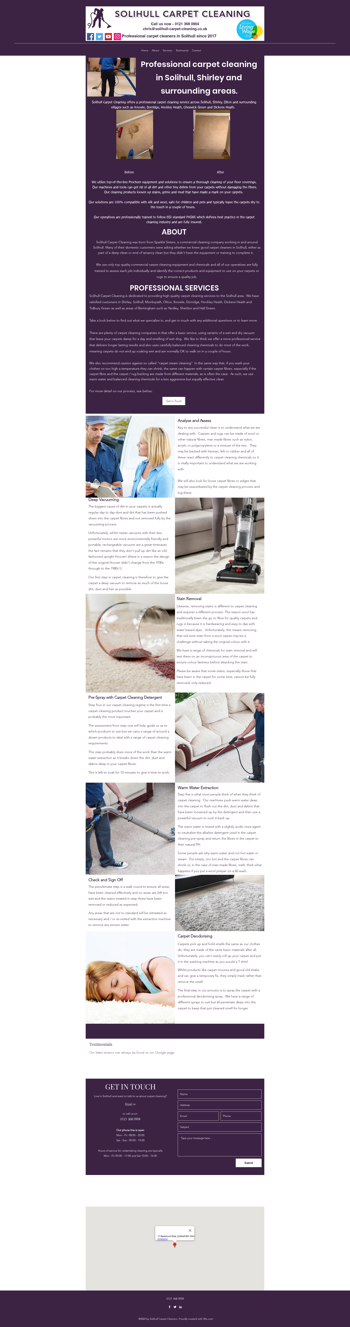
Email (128, 1104)
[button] (173, 401)
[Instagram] (117, 36)
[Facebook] (90, 36)
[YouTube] (108, 36)
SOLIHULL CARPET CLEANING (183, 14)
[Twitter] (99, 36)
